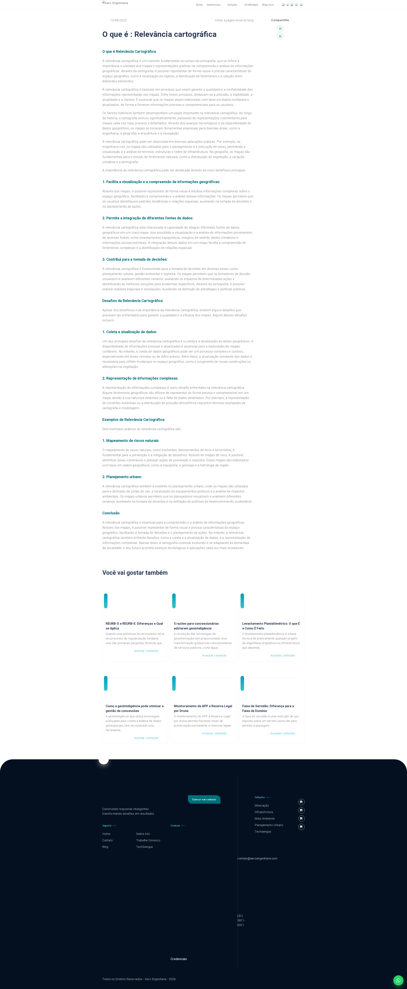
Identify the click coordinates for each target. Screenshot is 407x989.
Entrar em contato (204, 799)
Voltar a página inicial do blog (234, 20)
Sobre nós (143, 833)
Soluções (232, 4)
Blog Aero (268, 4)
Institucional (213, 4)
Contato (107, 840)
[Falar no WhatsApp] (398, 980)
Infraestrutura (264, 812)
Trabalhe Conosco (148, 840)
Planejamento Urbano (269, 825)
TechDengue (251, 4)
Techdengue (263, 831)
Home (199, 4)
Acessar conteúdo (146, 650)
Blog (105, 846)
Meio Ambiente (265, 818)
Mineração (262, 805)
